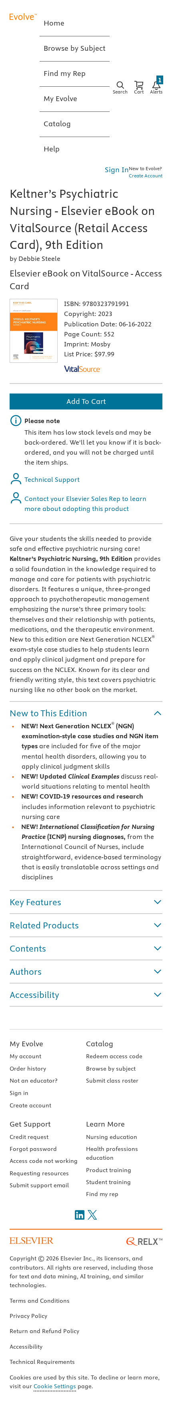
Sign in (19, 1093)
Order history (28, 1068)
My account (25, 1056)
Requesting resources (39, 1173)
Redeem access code (114, 1056)
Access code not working (44, 1161)
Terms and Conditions (40, 1300)
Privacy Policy (28, 1316)
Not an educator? (33, 1080)
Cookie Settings (55, 1386)
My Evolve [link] (60, 98)
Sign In (117, 169)
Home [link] (54, 23)
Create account (30, 1105)
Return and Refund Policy (44, 1331)
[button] (86, 713)
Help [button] (52, 148)
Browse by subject (111, 1068)
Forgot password (33, 1149)
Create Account (145, 176)
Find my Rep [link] (65, 73)
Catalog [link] (57, 123)
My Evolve (26, 1043)
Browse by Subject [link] (75, 48)
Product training (108, 1170)
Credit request (29, 1137)
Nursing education (111, 1137)
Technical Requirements (42, 1361)
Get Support (30, 1124)
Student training (108, 1182)
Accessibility (26, 1346)
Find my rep (102, 1194)
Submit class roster (112, 1080)
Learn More (105, 1124)
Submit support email (39, 1185)
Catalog (99, 1043)
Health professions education (112, 1153)
